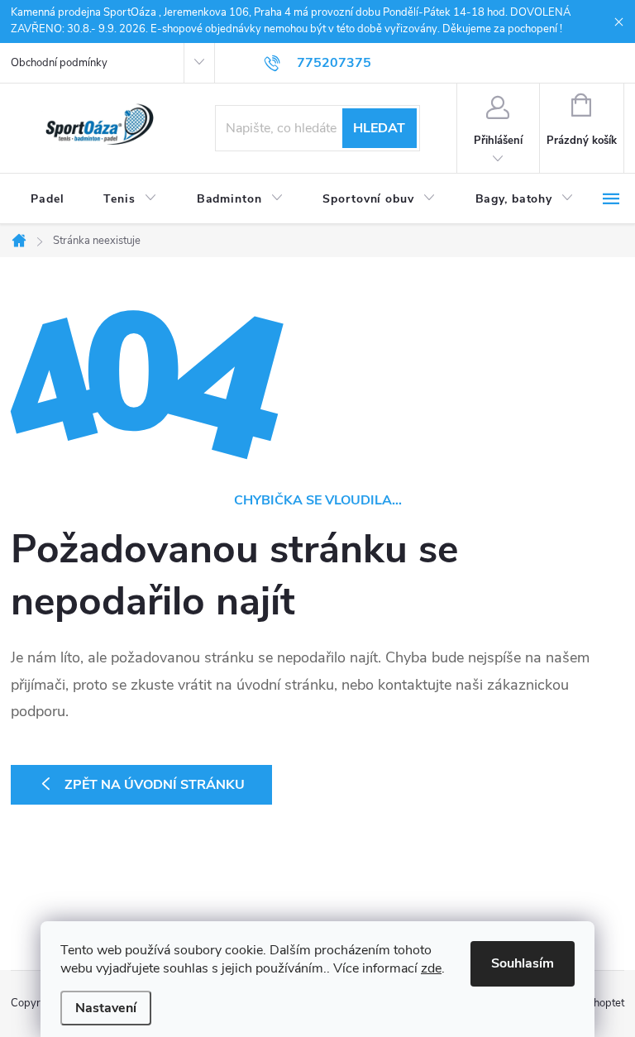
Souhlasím (522, 963)
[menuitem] (47, 199)
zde (431, 968)
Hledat (379, 128)
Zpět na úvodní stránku (154, 785)
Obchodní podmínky (59, 62)
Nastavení (105, 1008)
